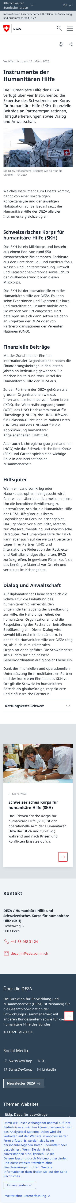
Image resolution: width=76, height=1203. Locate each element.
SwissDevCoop (20, 1061)
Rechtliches (12, 1176)
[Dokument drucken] (61, 44)
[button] (68, 1016)
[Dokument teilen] (70, 44)
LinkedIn (49, 1069)
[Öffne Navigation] (69, 28)
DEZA (17, 29)
